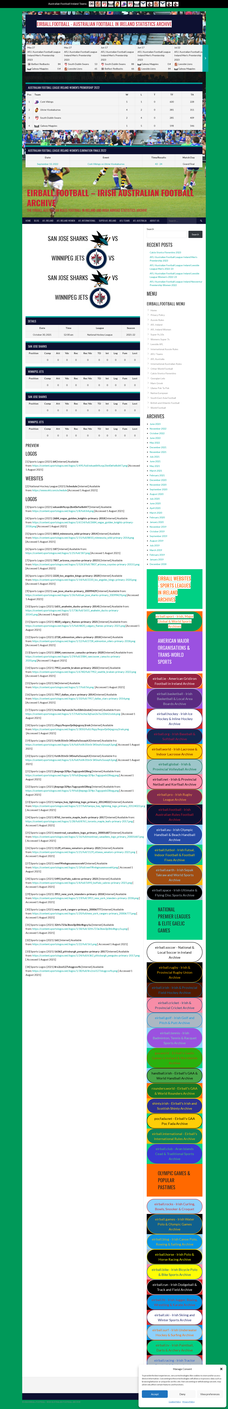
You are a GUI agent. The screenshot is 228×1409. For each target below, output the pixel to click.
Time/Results (158, 157)
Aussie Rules (157, 320)
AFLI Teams (125, 220)
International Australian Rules (166, 363)
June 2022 (155, 438)
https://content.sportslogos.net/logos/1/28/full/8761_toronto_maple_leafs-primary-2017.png (79, 821)
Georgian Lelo (158, 378)
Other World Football (162, 368)
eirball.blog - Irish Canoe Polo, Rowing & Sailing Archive (174, 1241)
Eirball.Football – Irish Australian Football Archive (110, 198)
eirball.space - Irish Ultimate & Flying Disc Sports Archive (174, 892)
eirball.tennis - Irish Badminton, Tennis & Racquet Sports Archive (175, 1038)
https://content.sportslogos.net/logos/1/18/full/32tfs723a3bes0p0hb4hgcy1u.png (79, 928)
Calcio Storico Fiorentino (163, 373)
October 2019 (157, 531)
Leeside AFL (157, 344)
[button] (221, 1369)
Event (106, 157)
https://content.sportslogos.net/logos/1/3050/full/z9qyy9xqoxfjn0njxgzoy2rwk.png (80, 729)
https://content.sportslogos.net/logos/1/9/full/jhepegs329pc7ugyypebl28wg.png (72, 775)
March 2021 (156, 470)
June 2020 (155, 503)
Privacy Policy (188, 1401)
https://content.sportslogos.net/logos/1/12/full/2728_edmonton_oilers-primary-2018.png (83, 641)
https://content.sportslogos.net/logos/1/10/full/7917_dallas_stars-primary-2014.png (81, 698)
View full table (195, 132)
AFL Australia (140, 220)
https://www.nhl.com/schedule (49, 490)
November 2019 (158, 526)
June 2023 (155, 423)
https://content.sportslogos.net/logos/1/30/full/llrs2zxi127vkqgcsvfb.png (75, 970)
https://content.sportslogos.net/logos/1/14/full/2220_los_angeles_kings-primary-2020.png (84, 579)
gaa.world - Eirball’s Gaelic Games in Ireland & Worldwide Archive (174, 1058)
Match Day (189, 157)
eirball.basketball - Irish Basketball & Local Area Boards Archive (174, 699)
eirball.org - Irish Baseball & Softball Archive (174, 736)
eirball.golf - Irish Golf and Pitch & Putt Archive (174, 1020)
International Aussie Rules (164, 349)
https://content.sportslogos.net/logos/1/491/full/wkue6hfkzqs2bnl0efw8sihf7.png (80, 465)
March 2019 (156, 550)
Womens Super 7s (160, 339)
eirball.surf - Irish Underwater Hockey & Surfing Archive (174, 1332)
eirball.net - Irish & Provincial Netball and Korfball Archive (174, 781)
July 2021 (155, 456)
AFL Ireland (47, 220)
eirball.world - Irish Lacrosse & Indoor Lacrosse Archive (174, 751)
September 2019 (158, 536)
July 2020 (155, 498)
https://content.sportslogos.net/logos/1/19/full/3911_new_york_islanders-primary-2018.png (85, 898)
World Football (158, 407)
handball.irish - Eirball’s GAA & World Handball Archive (175, 1075)
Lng (116, 353)
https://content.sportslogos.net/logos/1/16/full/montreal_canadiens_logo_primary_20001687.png (88, 836)
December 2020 (158, 480)
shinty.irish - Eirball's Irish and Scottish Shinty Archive (174, 1105)
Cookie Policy (175, 1401)
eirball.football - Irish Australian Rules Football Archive (175, 814)
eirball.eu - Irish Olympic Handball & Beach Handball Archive (174, 835)
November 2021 (158, 452)
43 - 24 (158, 164)
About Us (154, 220)
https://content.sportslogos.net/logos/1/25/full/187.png (58, 552)
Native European (159, 393)
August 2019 (156, 540)
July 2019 (155, 545)
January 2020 (157, 522)
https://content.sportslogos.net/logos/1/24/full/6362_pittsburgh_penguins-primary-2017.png (86, 955)
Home (28, 220)
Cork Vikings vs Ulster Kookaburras (106, 164)
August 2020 (156, 494)
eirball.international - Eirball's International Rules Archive (174, 1136)
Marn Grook (157, 383)
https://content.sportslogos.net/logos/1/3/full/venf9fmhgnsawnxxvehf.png (75, 867)
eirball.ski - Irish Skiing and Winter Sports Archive (175, 1317)
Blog (36, 220)
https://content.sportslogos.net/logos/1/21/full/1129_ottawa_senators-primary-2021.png (83, 852)
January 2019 (157, 559)
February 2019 (157, 554)
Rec (76, 353)
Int (107, 353)
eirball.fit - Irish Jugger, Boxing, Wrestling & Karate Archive (175, 1302)
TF (171, 94)
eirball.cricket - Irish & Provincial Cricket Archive (174, 1005)
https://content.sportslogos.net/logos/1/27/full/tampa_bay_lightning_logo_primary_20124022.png (88, 805)
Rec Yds (87, 353)
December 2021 (158, 447)
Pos (29, 94)
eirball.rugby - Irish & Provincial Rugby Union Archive (174, 972)
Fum (125, 353)
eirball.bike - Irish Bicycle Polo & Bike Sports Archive (174, 1272)
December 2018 (158, 564)
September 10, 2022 (47, 164)
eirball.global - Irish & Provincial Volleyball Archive (174, 766)
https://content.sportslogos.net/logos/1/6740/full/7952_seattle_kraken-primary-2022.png (84, 671)
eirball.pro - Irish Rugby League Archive (174, 796)
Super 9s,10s (157, 334)
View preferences (210, 1394)
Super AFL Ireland (107, 220)
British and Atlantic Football (165, 402)
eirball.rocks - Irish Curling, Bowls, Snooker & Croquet (174, 1206)
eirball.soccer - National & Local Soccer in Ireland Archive (174, 952)
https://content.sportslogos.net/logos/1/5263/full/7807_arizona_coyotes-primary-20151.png (86, 564)
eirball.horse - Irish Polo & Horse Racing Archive (174, 1256)
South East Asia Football (163, 397)
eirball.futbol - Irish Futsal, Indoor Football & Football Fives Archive (175, 855)
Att (58, 353)
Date (48, 157)
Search (150, 229)
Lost (134, 353)
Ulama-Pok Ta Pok (160, 388)
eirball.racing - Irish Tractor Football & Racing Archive (174, 1362)
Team (37, 94)
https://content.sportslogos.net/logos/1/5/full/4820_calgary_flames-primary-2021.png (75, 625)
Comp (47, 353)
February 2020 (157, 517)
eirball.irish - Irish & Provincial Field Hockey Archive (174, 990)
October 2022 (157, 433)
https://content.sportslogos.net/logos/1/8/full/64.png (63, 510)
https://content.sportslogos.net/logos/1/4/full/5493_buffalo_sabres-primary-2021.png (82, 882)
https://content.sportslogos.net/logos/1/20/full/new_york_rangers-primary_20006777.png (84, 913)
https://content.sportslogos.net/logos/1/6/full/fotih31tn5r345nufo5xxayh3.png (71, 744)
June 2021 (155, 461)
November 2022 (158, 428)
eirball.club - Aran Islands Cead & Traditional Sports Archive (174, 1154)
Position (33, 353)
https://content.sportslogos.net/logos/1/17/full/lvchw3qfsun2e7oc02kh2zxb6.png (73, 713)
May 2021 (155, 466)
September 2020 (158, 489)
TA (192, 94)
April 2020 (155, 508)
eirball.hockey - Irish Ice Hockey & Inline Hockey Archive (175, 719)
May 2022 (155, 442)
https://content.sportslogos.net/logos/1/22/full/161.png (64, 944)
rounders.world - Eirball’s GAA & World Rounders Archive (174, 1090)
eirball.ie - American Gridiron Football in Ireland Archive (175, 680)
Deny (182, 1394)
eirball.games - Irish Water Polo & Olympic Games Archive (174, 1224)
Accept (155, 1394)
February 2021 (157, 475)
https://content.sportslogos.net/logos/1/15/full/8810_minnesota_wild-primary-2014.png (83, 537)
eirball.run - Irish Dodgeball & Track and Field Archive (175, 1287)
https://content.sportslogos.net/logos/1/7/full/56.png (63, 687)
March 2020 (156, 512)
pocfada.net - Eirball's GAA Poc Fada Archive (174, 1120)
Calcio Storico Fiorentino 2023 (165, 252)
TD (99, 353)
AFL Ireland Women (66, 220)
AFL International (86, 220)
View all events (194, 170)
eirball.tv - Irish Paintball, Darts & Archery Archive (174, 1347)
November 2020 (158, 484)
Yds (67, 353)
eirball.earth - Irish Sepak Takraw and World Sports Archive (175, 875)
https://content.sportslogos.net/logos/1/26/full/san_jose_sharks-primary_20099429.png (76, 595)
